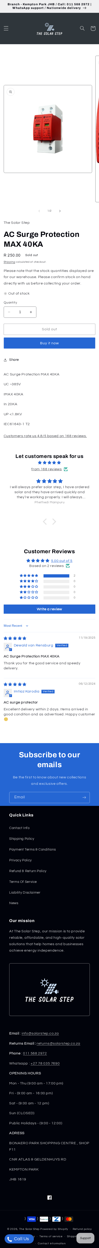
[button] (6, 28)
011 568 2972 (35, 1053)
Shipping (9, 262)
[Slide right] (60, 211)
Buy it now (49, 343)
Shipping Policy (21, 838)
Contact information (52, 1243)
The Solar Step (29, 1229)
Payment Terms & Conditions (32, 849)
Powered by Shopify (54, 1229)
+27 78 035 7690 (45, 1063)
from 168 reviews (46, 469)
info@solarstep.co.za (40, 1033)
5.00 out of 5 (62, 561)
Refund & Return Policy (28, 871)
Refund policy (82, 1229)
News (13, 903)
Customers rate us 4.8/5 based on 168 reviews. (45, 436)
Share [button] (14, 359)
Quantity (10, 302)
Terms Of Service (23, 882)
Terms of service (51, 1236)
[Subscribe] (84, 797)
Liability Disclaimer (25, 892)
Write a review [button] (49, 609)
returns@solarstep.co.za (58, 1043)
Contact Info (19, 828)
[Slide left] (39, 211)
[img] (50, 463)
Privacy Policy (20, 860)
